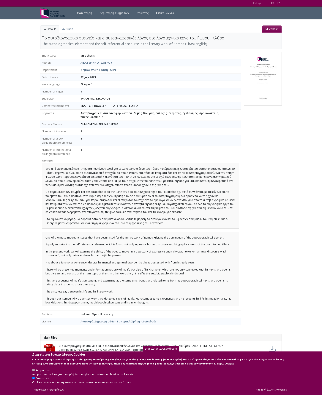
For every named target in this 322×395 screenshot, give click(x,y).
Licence (46, 321)
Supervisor (48, 98)
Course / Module (52, 124)
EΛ (278, 3)
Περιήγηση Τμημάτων (114, 13)
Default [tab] (51, 29)
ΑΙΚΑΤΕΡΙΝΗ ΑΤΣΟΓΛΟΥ (96, 62)
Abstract (47, 161)
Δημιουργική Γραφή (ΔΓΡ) (98, 70)
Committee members (55, 106)
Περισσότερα (225, 363)
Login (259, 3)
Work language (51, 84)
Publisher (47, 314)
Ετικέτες (143, 13)
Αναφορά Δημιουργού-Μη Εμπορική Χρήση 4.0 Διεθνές (118, 321)
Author (46, 62)
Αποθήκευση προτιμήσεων (49, 389)
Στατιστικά (42, 378)
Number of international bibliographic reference (56, 152)
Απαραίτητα (42, 370)
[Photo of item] (263, 78)
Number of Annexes (54, 131)
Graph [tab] (69, 29)
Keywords (48, 113)
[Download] (272, 348)
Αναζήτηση (84, 13)
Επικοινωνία (165, 13)
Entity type (48, 55)
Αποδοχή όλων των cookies (271, 389)
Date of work (50, 77)
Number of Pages (53, 91)
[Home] (54, 13)
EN (272, 3)
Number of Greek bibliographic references (56, 140)
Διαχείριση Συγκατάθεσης (161, 349)
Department (49, 70)
